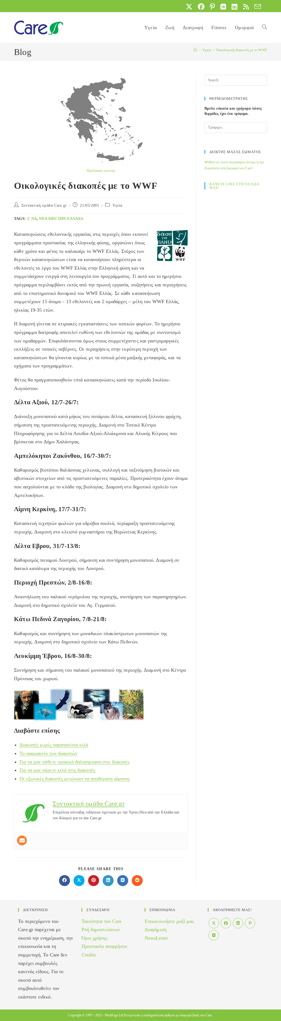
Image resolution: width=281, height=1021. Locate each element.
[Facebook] (226, 923)
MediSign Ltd (114, 1015)
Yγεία (117, 205)
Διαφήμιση (156, 929)
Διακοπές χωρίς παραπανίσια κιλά (53, 745)
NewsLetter (156, 938)
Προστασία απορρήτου (104, 946)
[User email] (22, 840)
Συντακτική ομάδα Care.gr (44, 205)
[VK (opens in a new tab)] (223, 6)
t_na (32, 219)
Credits (89, 955)
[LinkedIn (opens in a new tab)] (234, 6)
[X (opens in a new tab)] (189, 6)
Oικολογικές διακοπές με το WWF (241, 50)
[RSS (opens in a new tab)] (246, 6)
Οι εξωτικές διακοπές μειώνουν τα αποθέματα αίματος (74, 778)
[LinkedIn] (238, 923)
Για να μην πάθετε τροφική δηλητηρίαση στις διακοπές (74, 762)
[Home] (195, 50)
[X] (214, 923)
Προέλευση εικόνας (101, 170)
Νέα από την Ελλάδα (61, 219)
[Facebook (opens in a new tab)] (201, 6)
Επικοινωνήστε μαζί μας (169, 921)
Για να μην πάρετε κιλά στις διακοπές (57, 770)
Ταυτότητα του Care (102, 921)
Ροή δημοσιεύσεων (101, 929)
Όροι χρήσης (94, 938)
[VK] (214, 935)
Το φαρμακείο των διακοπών (48, 753)
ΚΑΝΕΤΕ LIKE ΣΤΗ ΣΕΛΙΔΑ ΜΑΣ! (234, 186)
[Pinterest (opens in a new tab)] (212, 6)
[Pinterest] (250, 923)
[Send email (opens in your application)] (256, 6)
